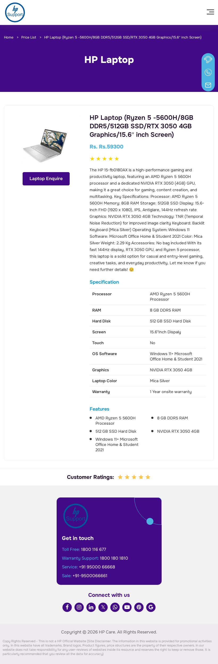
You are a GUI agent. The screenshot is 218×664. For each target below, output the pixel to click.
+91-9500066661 (90, 575)
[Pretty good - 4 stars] (141, 477)
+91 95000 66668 (97, 567)
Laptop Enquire (46, 178)
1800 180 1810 (114, 558)
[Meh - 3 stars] (134, 477)
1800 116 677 (93, 549)
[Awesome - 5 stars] (148, 477)
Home (8, 37)
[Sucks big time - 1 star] (120, 477)
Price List (28, 37)
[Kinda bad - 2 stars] (127, 477)
